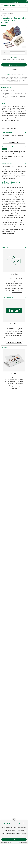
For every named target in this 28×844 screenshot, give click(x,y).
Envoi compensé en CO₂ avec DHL (14, 61)
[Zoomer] (25, 47)
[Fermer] (27, 1)
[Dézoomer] (23, 47)
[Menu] (2, 5)
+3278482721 (14, 290)
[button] (25, 26)
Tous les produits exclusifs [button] (14, 342)
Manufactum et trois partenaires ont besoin (12, 825)
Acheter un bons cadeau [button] (14, 392)
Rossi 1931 (13, 128)
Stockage (11, 13)
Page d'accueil (4, 13)
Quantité (6, 52)
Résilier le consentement (6, 842)
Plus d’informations (23, 842)
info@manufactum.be (17, 292)
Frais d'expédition (21, 59)
